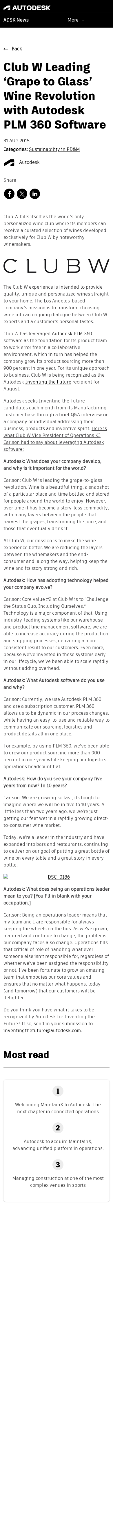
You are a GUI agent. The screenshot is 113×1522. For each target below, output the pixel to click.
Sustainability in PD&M (54, 149)
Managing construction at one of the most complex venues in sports (58, 1182)
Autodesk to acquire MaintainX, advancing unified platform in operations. (58, 1145)
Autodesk (29, 162)
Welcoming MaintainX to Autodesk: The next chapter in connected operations (58, 1108)
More (73, 20)
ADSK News (16, 20)
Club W (11, 217)
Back (17, 49)
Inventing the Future (48, 382)
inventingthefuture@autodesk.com (42, 1031)
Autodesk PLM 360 (72, 334)
